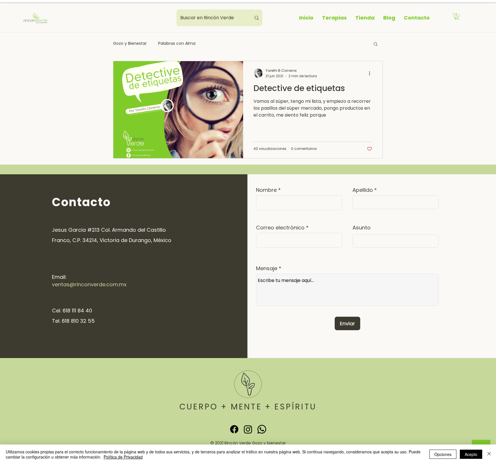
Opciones (443, 454)
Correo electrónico (280, 227)
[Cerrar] (489, 454)
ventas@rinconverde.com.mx (89, 284)
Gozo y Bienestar (130, 43)
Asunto (361, 227)
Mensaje (266, 268)
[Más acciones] (371, 73)
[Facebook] (234, 429)
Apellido (362, 190)
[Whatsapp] (261, 429)
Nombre (266, 190)
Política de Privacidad (123, 457)
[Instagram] (248, 429)
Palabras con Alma (176, 43)
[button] (457, 16)
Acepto (471, 454)
